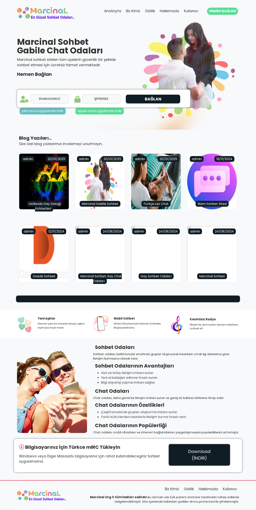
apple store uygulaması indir (99, 111)
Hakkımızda (169, 11)
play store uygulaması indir (43, 111)
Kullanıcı (191, 11)
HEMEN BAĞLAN (222, 11)
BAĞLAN (153, 99)
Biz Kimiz (133, 11)
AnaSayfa (112, 11)
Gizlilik (150, 11)
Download (199, 454)
